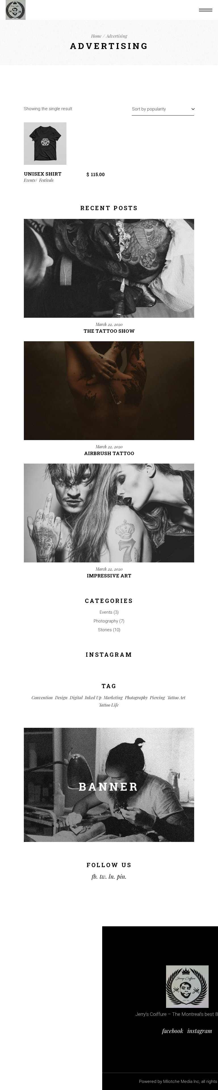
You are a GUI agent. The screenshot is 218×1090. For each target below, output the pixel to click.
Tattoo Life (108, 705)
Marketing (113, 697)
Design (61, 697)
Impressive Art (109, 575)
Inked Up (93, 697)
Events (29, 180)
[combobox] (163, 108)
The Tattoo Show (109, 331)
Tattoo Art (176, 697)
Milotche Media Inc (181, 1081)
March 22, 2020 (109, 324)
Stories (105, 629)
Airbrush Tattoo (109, 453)
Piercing (157, 697)
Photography (106, 621)
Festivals (46, 180)
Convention (42, 697)
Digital (76, 697)
